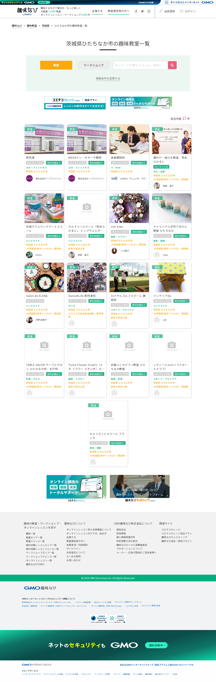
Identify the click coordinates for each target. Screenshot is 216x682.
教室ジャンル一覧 (35, 541)
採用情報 (121, 533)
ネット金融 (137, 674)
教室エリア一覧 (34, 537)
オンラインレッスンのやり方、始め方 (86, 533)
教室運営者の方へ (118, 11)
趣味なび (17, 25)
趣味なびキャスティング (174, 537)
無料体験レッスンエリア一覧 (41, 545)
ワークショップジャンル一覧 (41, 556)
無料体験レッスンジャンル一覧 (42, 549)
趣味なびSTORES (35, 564)
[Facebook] (136, 11)
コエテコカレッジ (170, 529)
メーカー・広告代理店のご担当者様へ (136, 552)
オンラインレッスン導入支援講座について (88, 529)
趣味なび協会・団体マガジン (176, 541)
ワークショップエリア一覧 (40, 552)
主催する (97, 11)
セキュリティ (86, 674)
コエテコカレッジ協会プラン (176, 533)
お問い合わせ (73, 560)
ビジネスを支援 (72, 674)
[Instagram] (149, 11)
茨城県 (45, 25)
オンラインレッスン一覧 (39, 560)
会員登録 (169, 11)
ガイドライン (73, 548)
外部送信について (75, 552)
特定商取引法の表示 (127, 541)
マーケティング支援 (102, 674)
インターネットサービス (31, 674)
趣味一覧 (30, 533)
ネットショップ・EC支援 (53, 674)
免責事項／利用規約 (77, 544)
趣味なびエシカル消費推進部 (131, 544)
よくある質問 (73, 556)
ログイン (190, 11)
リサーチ (116, 674)
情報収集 (126, 674)
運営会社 (121, 529)
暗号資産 (148, 674)
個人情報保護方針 (125, 537)
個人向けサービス (162, 674)
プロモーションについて (129, 548)
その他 (174, 674)
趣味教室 (32, 25)
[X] (142, 11)
